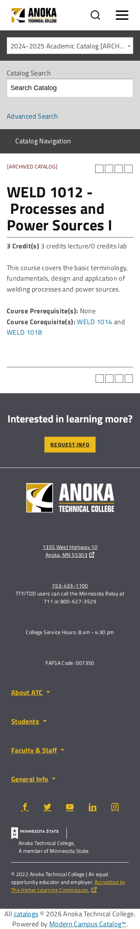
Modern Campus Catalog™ (87, 924)
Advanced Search (32, 116)
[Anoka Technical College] (34, 15)
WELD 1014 (94, 322)
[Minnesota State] (39, 833)
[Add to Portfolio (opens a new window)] (99, 169)
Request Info (69, 444)
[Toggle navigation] (122, 15)
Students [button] (25, 721)
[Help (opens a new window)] (128, 169)
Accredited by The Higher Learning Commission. (68, 886)
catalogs (26, 914)
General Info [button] (29, 779)
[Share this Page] (109, 169)
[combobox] (70, 45)
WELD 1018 (24, 332)
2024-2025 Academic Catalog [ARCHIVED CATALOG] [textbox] (71, 46)
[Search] (124, 88)
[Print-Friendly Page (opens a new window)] (119, 169)
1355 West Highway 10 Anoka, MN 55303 (70, 551)
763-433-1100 (70, 585)
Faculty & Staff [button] (34, 750)
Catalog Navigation (43, 141)
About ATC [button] (27, 692)
